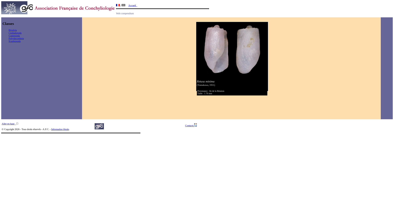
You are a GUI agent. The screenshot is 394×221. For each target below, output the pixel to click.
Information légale (60, 129)
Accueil (132, 5)
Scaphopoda (15, 41)
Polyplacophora (16, 38)
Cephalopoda (15, 33)
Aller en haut (9, 123)
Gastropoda (14, 35)
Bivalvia (13, 30)
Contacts (189, 125)
